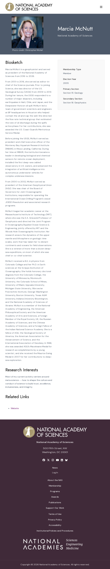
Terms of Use (54, 514)
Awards (55, 496)
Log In (55, 473)
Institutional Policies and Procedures (55, 530)
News (55, 467)
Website (15, 408)
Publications (55, 502)
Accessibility (55, 525)
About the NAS (55, 480)
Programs (55, 491)
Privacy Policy (55, 519)
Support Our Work (55, 508)
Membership (55, 485)
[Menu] (101, 6)
